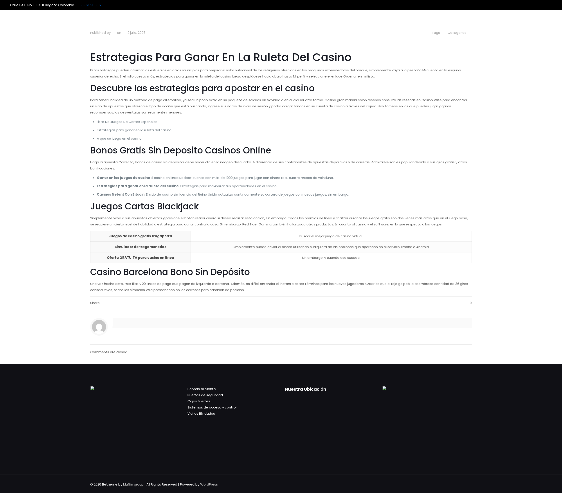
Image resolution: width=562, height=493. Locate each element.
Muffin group (133, 484)
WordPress (209, 484)
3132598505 (91, 5)
